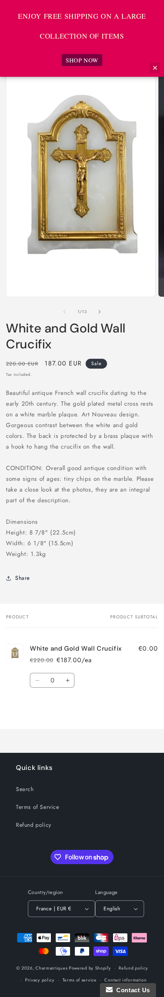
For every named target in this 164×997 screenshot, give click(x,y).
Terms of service (79, 980)
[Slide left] (64, 312)
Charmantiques (51, 968)
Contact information (125, 980)
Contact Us (131, 990)
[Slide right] (99, 312)
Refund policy (33, 825)
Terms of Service (37, 807)
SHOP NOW (82, 60)
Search (25, 789)
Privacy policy (40, 980)
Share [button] (22, 578)
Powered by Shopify (90, 968)
